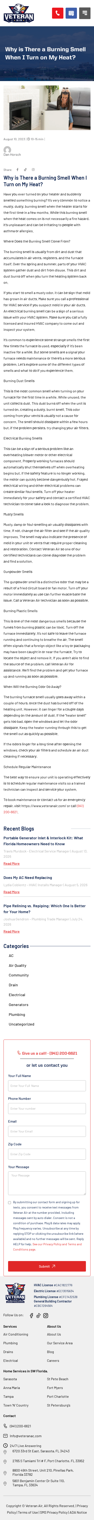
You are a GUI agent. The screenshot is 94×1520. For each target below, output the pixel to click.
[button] (71, 13)
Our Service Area (60, 1343)
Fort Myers (55, 1387)
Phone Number (19, 1098)
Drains (8, 1352)
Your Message (18, 1167)
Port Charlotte (58, 1396)
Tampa (8, 1396)
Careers (53, 1360)
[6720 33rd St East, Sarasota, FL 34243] (5, 1452)
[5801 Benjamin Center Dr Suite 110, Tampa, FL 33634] (5, 1484)
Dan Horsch (12, 154)
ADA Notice (78, 1512)
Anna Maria (11, 1387)
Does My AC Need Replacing (27, 877)
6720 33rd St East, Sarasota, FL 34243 (41, 1451)
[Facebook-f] (17, 170)
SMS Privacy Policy (54, 1512)
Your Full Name (19, 1076)
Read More (11, 863)
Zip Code (15, 1144)
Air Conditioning (15, 1334)
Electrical (17, 994)
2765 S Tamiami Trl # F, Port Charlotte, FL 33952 (48, 1461)
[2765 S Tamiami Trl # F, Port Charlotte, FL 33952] (5, 1462)
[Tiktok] (25, 170)
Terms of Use (28, 1512)
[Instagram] (33, 170)
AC (11, 955)
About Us (54, 1334)
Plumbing (17, 1014)
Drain (13, 984)
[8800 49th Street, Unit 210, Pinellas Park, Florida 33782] (5, 1473)
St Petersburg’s (58, 1405)
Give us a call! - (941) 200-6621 (49, 1054)
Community (19, 975)
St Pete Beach (57, 1379)
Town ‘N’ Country (15, 1405)
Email (12, 1121)
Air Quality (17, 965)
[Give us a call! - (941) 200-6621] (19, 1053)
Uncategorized (21, 1024)
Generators (18, 1004)
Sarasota (10, 1379)
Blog (50, 1352)
